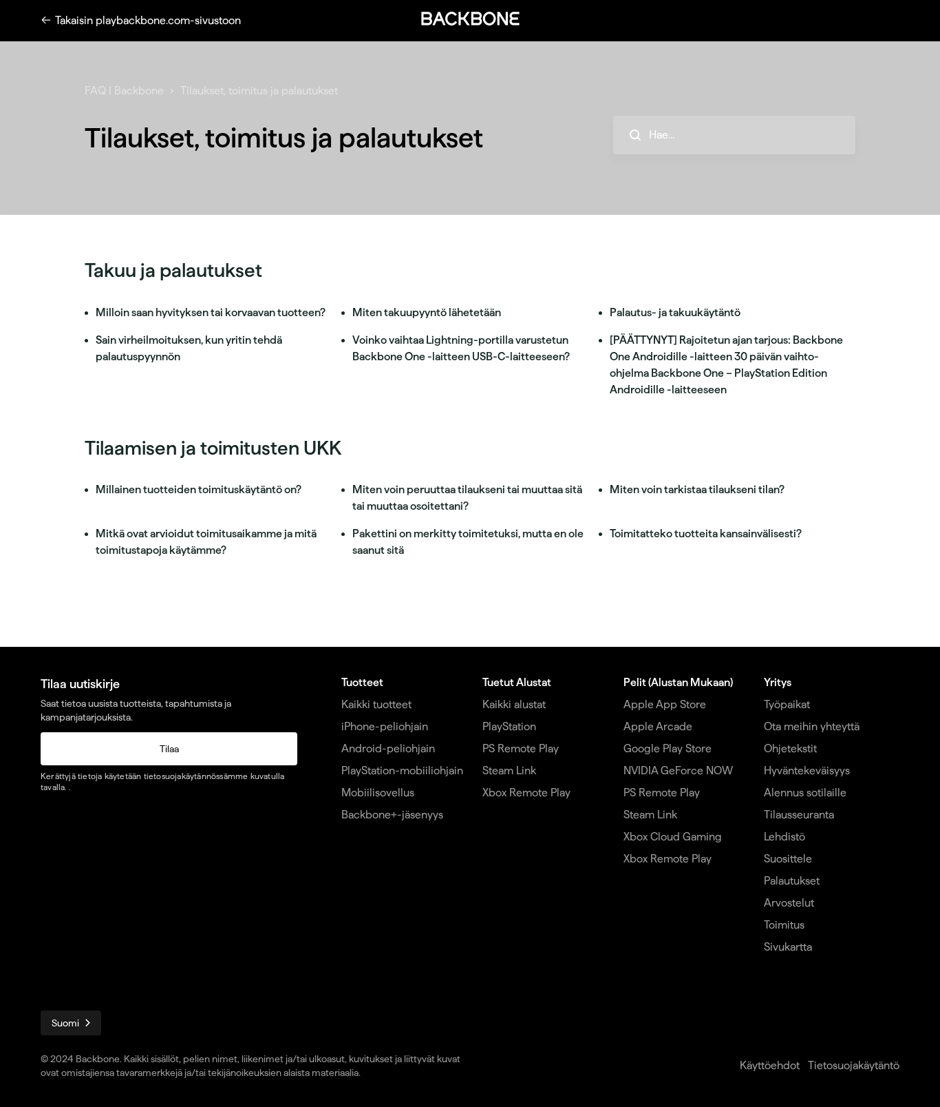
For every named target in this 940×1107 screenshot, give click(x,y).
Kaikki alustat (514, 704)
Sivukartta (788, 947)
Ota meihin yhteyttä (811, 726)
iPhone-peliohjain (384, 726)
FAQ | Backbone (124, 90)
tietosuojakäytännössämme (196, 776)
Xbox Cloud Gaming (672, 836)
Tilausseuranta (799, 814)
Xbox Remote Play (526, 792)
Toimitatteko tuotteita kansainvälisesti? (706, 533)
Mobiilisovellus (377, 792)
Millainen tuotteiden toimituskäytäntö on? (198, 489)
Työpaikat (787, 704)
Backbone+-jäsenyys (392, 814)
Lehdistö (784, 836)
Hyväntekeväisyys (807, 770)
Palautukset (792, 881)
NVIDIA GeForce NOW (678, 770)
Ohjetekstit (790, 748)
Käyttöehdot (770, 1065)
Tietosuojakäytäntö (853, 1065)
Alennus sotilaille (805, 792)
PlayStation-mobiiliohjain (402, 770)
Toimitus (784, 925)
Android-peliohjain (388, 748)
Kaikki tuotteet (376, 704)
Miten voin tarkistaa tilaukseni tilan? (697, 489)
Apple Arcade (657, 726)
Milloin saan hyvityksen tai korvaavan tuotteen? (210, 312)
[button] (470, 18)
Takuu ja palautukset (173, 270)
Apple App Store (664, 704)
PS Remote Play (520, 748)
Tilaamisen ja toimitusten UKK (213, 447)
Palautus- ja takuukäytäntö (675, 312)
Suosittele (788, 859)
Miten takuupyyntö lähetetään (426, 312)
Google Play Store (667, 748)
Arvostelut (789, 903)
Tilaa (169, 748)
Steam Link (509, 770)
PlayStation (509, 726)
